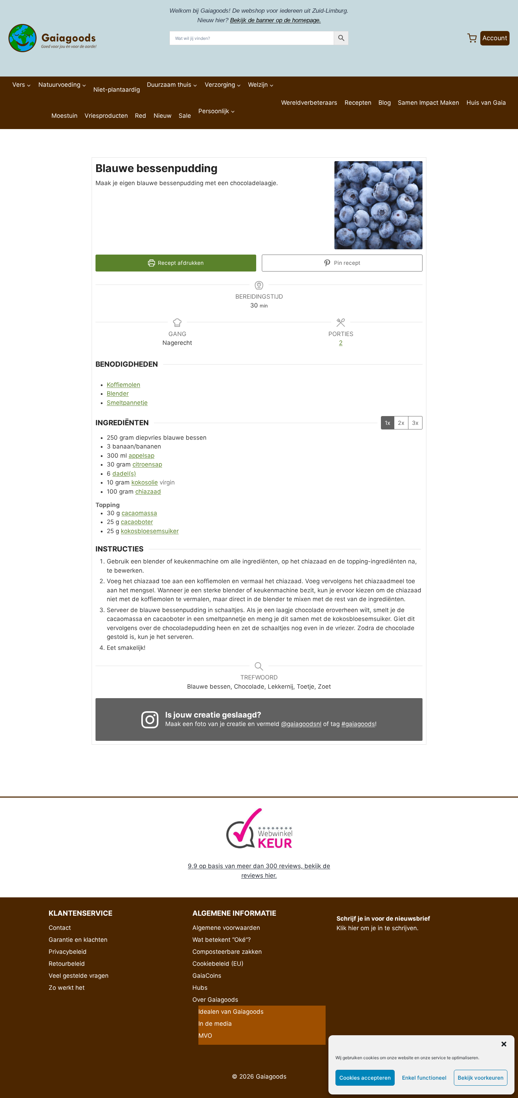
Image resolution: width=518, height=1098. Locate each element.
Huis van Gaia (486, 102)
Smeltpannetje (127, 402)
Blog (384, 102)
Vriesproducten (106, 115)
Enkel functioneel (424, 1077)
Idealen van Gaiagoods (231, 1011)
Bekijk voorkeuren (481, 1077)
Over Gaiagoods (215, 999)
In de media (215, 1023)
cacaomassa (139, 513)
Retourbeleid (67, 963)
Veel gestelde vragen (79, 975)
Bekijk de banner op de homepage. (275, 20)
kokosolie (144, 482)
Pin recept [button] (346, 263)
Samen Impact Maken (428, 102)
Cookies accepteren (365, 1077)
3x (415, 422)
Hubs (200, 987)
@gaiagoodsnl (301, 723)
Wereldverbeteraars (309, 102)
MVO (205, 1035)
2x (401, 422)
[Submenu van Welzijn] (247, 100)
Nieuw (163, 115)
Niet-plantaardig (116, 89)
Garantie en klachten (78, 939)
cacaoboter (137, 521)
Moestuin (64, 115)
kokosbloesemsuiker (150, 531)
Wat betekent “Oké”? (221, 939)
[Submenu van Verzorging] (203, 100)
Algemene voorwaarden (226, 927)
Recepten (358, 102)
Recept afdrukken (180, 263)
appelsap (141, 455)
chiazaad (148, 491)
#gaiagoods (358, 723)
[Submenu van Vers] (11, 100)
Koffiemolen (123, 384)
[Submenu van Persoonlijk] (197, 126)
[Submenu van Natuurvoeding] (37, 100)
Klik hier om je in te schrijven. (378, 928)
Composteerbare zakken (227, 951)
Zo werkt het (67, 987)
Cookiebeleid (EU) (217, 963)
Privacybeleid (68, 951)
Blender (118, 393)
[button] (503, 1044)
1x (387, 422)
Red (140, 115)
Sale (185, 115)
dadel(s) (124, 473)
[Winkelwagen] (472, 38)
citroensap (147, 464)
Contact (60, 927)
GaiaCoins (206, 975)
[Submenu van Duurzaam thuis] (145, 100)
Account (494, 38)
